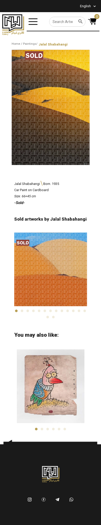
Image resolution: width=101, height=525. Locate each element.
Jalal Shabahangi (53, 44)
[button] (16, 311)
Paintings (29, 44)
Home (16, 44)
